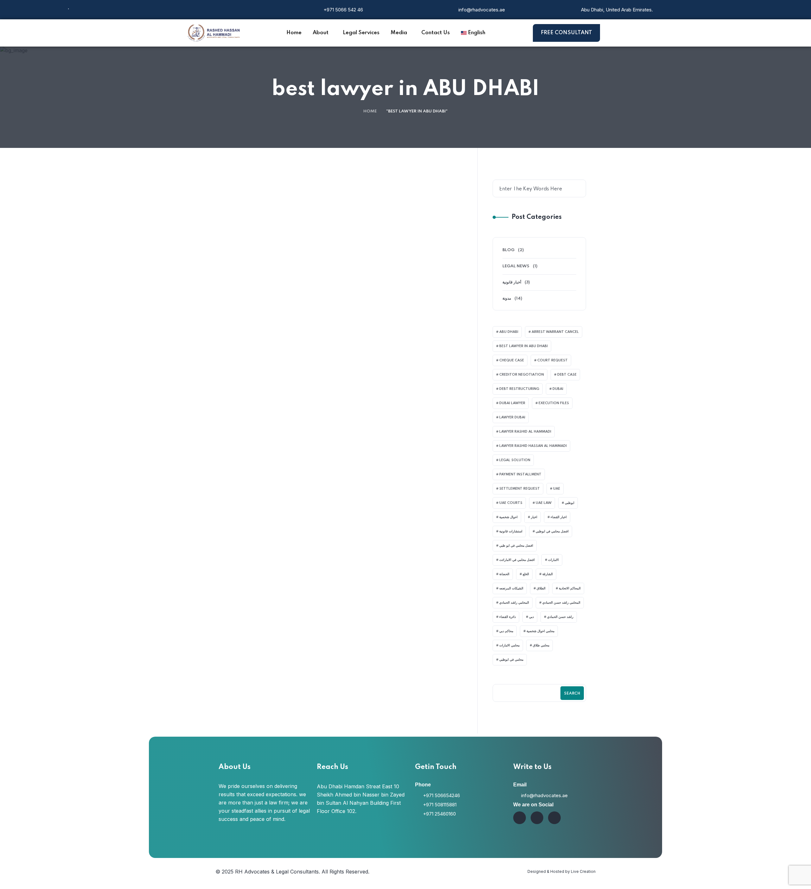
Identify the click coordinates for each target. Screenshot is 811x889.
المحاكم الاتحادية (570, 588)
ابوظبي (569, 503)
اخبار (534, 517)
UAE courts (510, 503)
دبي (531, 617)
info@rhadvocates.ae (481, 10)
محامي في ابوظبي (511, 660)
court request (552, 360)
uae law (544, 503)
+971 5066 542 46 (343, 10)
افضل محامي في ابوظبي (552, 531)
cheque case (511, 360)
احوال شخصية (508, 517)
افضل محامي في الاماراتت (517, 560)
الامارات (553, 560)
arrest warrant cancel (555, 332)
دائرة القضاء (507, 617)
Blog (239, 384)
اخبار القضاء (559, 517)
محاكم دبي (506, 631)
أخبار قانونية (511, 282)
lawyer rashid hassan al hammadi (533, 446)
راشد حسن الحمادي (560, 617)
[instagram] (519, 817)
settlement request (519, 489)
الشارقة (547, 574)
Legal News (515, 266)
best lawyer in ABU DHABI (523, 346)
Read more (345, 319)
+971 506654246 (441, 795)
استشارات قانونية (510, 531)
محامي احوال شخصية (540, 631)
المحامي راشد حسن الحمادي (561, 603)
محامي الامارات (509, 645)
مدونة (237, 217)
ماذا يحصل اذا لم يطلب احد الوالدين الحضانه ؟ (385, 244)
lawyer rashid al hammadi (525, 432)
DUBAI (557, 389)
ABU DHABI (508, 332)
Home (370, 111)
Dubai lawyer (512, 403)
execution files (554, 403)
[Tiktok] (554, 817)
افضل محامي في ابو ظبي (516, 546)
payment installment (520, 474)
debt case (567, 375)
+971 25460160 (439, 814)
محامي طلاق (541, 645)
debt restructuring (519, 389)
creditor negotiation (521, 375)
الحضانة (504, 574)
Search (572, 693)
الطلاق (541, 588)
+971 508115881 (440, 805)
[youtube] (537, 817)
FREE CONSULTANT (566, 32)
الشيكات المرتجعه (511, 588)
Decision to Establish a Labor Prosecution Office (387, 411)
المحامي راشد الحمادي (514, 603)
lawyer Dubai (512, 417)
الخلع (526, 574)
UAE (556, 489)
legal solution (514, 460)
